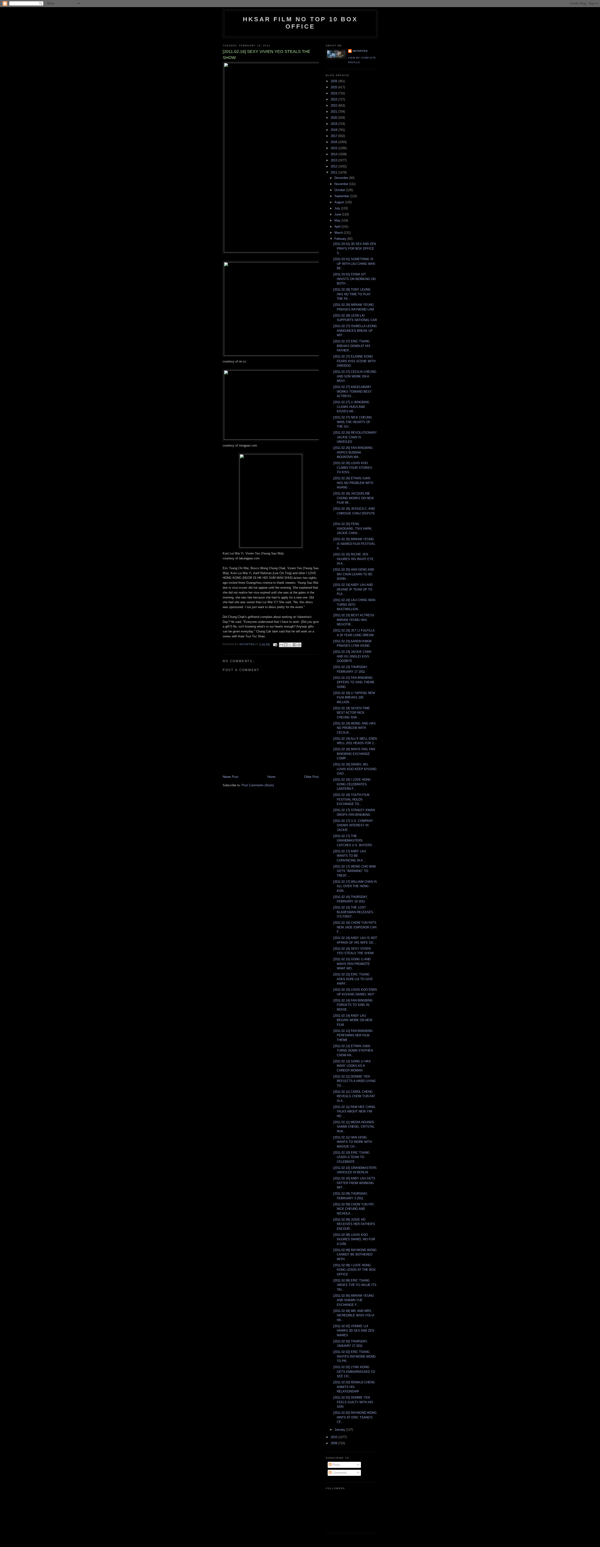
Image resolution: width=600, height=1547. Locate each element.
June (338, 214)
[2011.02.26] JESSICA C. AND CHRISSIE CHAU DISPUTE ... (354, 513)
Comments (339, 1472)
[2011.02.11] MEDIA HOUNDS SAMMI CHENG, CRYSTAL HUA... (354, 1126)
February (340, 238)
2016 (334, 142)
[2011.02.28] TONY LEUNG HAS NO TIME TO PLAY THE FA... (352, 294)
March (339, 232)
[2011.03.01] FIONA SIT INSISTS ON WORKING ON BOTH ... (354, 279)
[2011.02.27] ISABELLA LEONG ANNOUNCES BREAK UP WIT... (355, 330)
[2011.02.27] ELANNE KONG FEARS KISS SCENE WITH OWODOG (354, 361)
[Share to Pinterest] (299, 644)
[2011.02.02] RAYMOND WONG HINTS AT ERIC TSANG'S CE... (355, 1417)
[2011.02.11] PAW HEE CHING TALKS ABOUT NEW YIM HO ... (354, 1111)
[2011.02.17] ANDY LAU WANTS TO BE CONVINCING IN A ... (349, 855)
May (337, 220)
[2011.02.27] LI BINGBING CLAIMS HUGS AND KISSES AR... (351, 406)
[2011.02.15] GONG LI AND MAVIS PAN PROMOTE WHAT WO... (352, 963)
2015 (334, 148)
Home (271, 777)
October (340, 190)
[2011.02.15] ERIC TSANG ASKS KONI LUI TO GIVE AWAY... (353, 979)
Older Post (311, 777)
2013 (334, 160)
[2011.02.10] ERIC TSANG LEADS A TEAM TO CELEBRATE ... (351, 1157)
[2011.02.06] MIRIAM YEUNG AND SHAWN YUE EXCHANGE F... (353, 1300)
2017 (334, 136)
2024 (334, 93)
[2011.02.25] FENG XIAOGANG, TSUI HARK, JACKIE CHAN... (352, 528)
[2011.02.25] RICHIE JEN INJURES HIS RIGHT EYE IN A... (353, 559)
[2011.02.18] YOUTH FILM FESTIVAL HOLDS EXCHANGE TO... (351, 799)
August (339, 202)
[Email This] (281, 644)
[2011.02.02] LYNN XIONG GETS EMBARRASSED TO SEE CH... (354, 1371)
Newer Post (230, 777)
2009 (334, 1443)
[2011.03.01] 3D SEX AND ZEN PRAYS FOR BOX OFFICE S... (354, 248)
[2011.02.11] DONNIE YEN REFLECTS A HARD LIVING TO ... (354, 1081)
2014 (334, 154)
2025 (334, 87)
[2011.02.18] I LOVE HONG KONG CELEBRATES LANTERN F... (352, 784)
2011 (334, 172)
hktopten (360, 51)
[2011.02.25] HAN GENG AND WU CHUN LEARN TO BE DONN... (353, 574)
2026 (334, 81)
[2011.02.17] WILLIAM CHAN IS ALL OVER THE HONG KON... (355, 886)
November (341, 184)
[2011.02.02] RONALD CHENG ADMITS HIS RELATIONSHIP (354, 1387)
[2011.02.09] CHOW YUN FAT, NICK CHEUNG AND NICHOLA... (354, 1209)
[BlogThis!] (285, 644)
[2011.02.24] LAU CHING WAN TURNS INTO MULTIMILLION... (354, 604)
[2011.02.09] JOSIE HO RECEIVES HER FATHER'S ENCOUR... (354, 1224)
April (337, 226)
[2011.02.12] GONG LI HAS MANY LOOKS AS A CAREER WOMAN (352, 1066)
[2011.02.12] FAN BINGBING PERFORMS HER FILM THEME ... (353, 1035)
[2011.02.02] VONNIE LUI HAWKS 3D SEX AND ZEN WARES (353, 1330)
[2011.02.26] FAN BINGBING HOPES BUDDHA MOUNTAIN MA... (353, 452)
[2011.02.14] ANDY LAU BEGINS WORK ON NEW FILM (352, 1020)
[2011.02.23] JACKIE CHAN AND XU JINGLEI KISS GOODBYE (352, 656)
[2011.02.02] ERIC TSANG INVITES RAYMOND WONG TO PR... (354, 1356)
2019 (334, 124)
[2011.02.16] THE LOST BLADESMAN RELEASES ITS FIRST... (353, 912)
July (337, 208)
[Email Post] (275, 644)
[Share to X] (290, 644)
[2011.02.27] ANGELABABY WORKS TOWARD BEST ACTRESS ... (352, 391)
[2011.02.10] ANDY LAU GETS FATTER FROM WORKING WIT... (354, 1183)
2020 (334, 117)
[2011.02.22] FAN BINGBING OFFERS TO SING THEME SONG (354, 682)
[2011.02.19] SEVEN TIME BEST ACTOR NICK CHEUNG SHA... (351, 712)
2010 (334, 1437)
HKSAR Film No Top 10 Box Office (300, 23)
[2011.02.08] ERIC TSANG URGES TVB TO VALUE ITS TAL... (354, 1285)
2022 (334, 105)
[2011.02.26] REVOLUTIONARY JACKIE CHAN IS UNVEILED (355, 437)
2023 (334, 99)
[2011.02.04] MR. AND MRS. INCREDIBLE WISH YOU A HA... (353, 1315)
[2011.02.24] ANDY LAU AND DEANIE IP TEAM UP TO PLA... (353, 589)
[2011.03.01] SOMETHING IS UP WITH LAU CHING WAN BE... (354, 263)
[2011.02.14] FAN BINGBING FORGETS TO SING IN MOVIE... (353, 1005)
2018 (334, 130)
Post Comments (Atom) (258, 785)
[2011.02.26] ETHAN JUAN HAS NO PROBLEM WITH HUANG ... (353, 482)
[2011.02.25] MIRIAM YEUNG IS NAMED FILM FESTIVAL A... (354, 543)
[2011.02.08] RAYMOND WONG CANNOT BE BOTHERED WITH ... (355, 1254)
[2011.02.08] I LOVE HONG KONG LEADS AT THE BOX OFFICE (354, 1269)
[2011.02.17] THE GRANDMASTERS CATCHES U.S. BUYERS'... (354, 840)
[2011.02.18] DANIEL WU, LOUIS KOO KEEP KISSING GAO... (355, 769)
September (342, 196)
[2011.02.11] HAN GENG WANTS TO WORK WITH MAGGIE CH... (352, 1142)
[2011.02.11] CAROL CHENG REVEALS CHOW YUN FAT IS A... (354, 1096)
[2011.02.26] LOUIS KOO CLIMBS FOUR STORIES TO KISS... (352, 467)
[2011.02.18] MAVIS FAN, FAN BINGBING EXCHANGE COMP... (354, 753)
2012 (334, 166)
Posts (335, 1464)
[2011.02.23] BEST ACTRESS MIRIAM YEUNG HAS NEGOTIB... (353, 619)
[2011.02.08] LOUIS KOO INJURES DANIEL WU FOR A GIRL (354, 1239)
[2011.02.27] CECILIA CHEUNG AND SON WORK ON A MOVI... (354, 376)
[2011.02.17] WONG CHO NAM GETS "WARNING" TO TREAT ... (354, 871)
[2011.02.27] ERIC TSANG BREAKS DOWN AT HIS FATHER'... (351, 346)
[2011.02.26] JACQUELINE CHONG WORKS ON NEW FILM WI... (353, 498)
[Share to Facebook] (294, 644)
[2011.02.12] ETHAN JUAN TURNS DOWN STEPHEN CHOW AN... (353, 1050)
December (341, 178)
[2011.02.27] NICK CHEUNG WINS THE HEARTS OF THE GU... (352, 422)
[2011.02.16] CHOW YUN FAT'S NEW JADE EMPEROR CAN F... (354, 927)
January (340, 1429)
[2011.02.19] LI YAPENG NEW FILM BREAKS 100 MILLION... (354, 697)
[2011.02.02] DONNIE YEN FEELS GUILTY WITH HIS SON (353, 1402)
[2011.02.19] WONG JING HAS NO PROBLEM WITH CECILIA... (354, 728)
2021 (334, 111)
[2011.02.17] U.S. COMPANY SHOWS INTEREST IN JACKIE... (353, 825)
